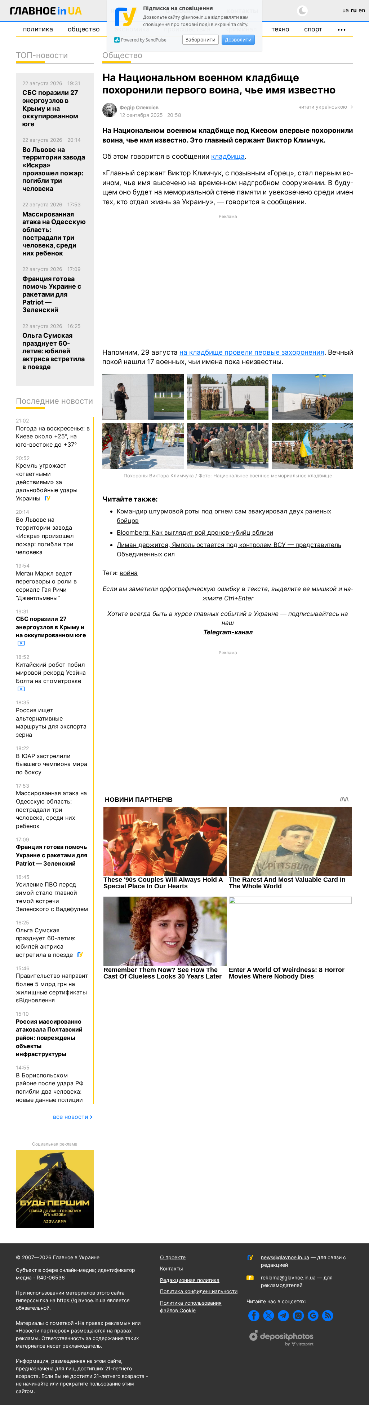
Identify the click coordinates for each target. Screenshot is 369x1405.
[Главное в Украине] (46, 12)
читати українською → (325, 107)
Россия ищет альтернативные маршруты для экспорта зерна (51, 718)
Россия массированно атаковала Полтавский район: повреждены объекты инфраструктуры (49, 1034)
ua (345, 10)
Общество (84, 29)
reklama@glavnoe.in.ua (288, 1277)
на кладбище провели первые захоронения (251, 352)
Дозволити (238, 39)
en (362, 10)
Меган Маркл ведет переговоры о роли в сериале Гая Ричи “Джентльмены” (46, 582)
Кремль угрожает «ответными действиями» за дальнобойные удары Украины (46, 478)
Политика (38, 29)
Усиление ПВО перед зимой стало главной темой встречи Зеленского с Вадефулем (52, 893)
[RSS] (327, 1315)
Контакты (171, 1268)
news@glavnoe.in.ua (285, 1257)
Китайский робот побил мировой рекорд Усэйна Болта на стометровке (51, 669)
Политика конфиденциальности (198, 1291)
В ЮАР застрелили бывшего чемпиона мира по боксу (51, 760)
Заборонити (200, 39)
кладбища (228, 156)
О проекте (173, 1257)
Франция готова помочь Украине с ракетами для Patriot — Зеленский (51, 851)
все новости (70, 1116)
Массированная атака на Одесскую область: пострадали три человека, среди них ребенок (51, 806)
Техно (280, 29)
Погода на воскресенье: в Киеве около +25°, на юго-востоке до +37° (53, 432)
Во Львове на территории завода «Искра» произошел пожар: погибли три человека (45, 532)
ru (354, 10)
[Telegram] (283, 1315)
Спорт (313, 29)
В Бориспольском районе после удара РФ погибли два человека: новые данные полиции (50, 1083)
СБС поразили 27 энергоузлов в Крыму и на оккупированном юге (51, 623)
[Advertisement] (227, 280)
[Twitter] (268, 1315)
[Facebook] (253, 1315)
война (129, 573)
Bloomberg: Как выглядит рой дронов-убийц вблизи (195, 532)
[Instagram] (298, 1315)
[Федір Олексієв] (109, 115)
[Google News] (313, 1315)
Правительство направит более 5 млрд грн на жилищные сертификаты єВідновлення (52, 984)
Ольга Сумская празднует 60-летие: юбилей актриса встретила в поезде (45, 938)
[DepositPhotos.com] (281, 1339)
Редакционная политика (189, 1280)
